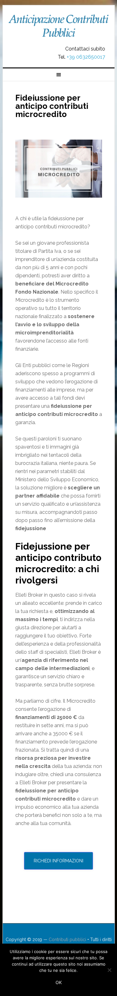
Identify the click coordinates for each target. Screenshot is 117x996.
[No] (109, 970)
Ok (59, 982)
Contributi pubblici (59, 26)
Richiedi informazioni (58, 860)
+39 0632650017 (86, 57)
